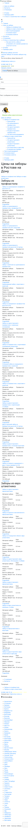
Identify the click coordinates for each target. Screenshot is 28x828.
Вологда (6, 716)
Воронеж (7, 718)
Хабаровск (7, 813)
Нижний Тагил (8, 755)
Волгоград (7, 714)
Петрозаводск (8, 774)
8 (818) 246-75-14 (6, 64)
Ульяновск (7, 809)
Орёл (5, 764)
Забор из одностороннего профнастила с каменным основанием (10, 325)
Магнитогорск (8, 748)
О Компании (8, 10)
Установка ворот (11, 32)
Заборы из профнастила (13, 27)
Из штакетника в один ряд (15, 147)
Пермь (6, 772)
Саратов (6, 785)
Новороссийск (8, 759)
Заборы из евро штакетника (15, 29)
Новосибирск (8, 761)
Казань (6, 727)
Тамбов (6, 798)
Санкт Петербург (9, 781)
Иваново (7, 722)
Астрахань (7, 703)
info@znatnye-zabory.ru (8, 61)
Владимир (7, 712)
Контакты (7, 8)
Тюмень (6, 807)
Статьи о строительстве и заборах (15, 16)
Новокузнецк (8, 757)
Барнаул (6, 705)
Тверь (6, 800)
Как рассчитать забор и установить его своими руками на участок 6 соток (17, 43)
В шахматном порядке (14, 149)
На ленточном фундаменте (15, 134)
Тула (5, 805)
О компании (8, 679)
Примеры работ (9, 14)
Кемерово (7, 733)
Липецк (6, 746)
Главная (6, 3)
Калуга (6, 731)
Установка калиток (12, 34)
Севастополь (8, 787)
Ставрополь (8, 792)
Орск (5, 768)
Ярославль (7, 820)
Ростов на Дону (9, 775)
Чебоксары (7, 814)
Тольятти (7, 801)
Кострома (7, 736)
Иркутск (6, 725)
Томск (6, 803)
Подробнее (5, 204)
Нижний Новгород (10, 753)
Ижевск (6, 723)
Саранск (6, 783)
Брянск (6, 709)
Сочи (5, 790)
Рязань (6, 777)
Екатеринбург (8, 720)
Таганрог (7, 796)
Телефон (2, 88)
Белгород (7, 707)
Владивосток (8, 710)
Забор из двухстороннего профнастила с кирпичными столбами (11, 404)
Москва (6, 749)
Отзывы (6, 13)
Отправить (4, 104)
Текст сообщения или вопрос (9, 95)
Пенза (6, 770)
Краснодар (7, 738)
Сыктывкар (7, 794)
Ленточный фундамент (13, 31)
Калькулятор (11, 121)
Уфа (5, 811)
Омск (6, 762)
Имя (1, 79)
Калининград (8, 729)
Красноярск (8, 740)
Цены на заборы (9, 6)
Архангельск (8, 701)
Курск (6, 744)
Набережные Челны (10, 751)
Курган (6, 742)
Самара (6, 779)
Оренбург (7, 766)
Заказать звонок (6, 68)
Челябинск (7, 816)
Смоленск (7, 788)
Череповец (7, 818)
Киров (6, 735)
